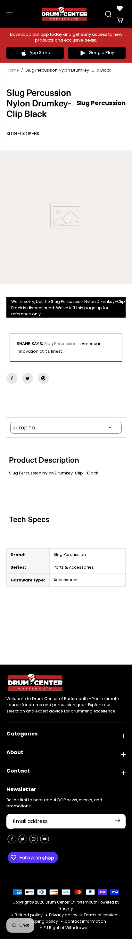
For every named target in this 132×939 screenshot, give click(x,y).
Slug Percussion (60, 343)
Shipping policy (42, 921)
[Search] (108, 14)
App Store (39, 53)
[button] (10, 14)
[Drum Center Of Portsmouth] (64, 14)
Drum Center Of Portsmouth (71, 902)
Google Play (101, 53)
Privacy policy (63, 915)
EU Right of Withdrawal (66, 927)
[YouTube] (44, 839)
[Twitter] (27, 378)
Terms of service (100, 915)
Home (12, 70)
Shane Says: (30, 343)
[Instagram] (33, 839)
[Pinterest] (43, 378)
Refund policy (29, 915)
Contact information (85, 921)
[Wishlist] (120, 8)
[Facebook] (11, 378)
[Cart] (120, 20)
